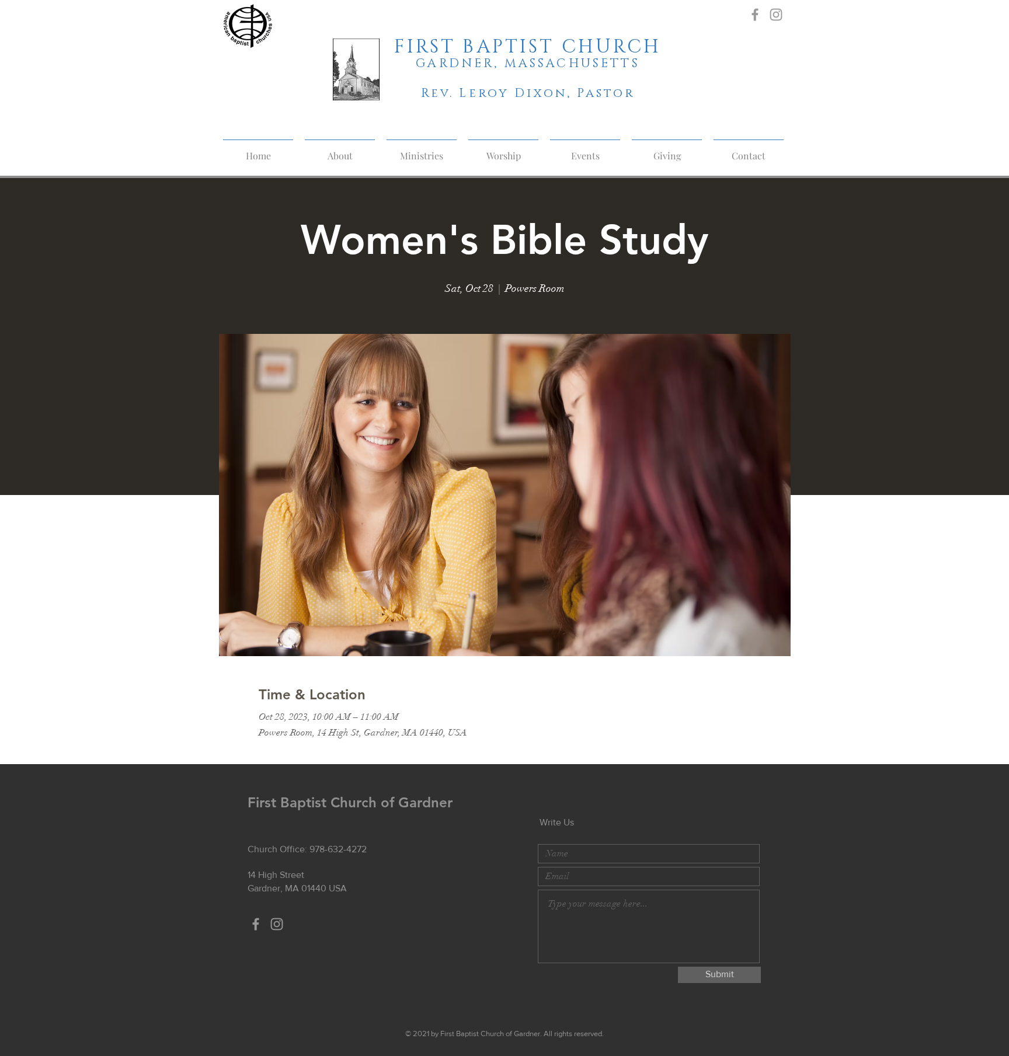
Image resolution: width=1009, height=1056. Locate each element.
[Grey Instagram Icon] (776, 14)
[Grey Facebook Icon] (755, 14)
